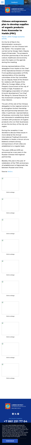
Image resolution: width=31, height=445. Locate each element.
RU (29, 2)
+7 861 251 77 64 (15, 421)
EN (26, 2)
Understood (10, 441)
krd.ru (10, 171)
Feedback (14, 2)
